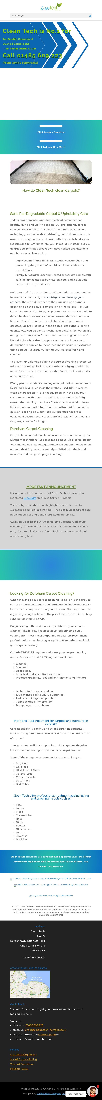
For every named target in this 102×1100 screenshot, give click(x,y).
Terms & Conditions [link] (22, 1064)
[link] (51, 6)
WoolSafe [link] (30, 498)
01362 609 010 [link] (53, 556)
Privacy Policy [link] (19, 1068)
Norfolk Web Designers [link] (49, 1093)
